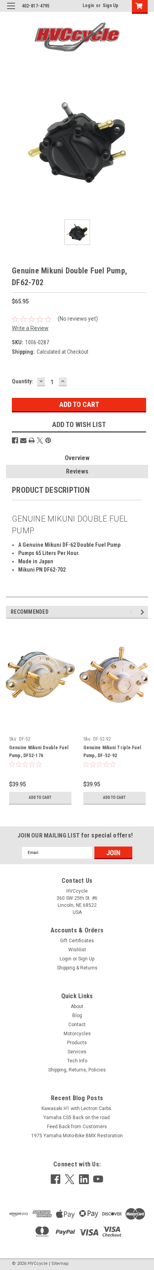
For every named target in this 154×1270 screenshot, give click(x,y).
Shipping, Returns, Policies (77, 1070)
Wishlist (77, 950)
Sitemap (60, 1263)
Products (77, 1042)
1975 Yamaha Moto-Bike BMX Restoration (77, 1135)
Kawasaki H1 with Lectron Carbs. (77, 1108)
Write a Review (30, 328)
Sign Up (110, 5)
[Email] (23, 440)
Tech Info (77, 1061)
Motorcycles (77, 1033)
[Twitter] (40, 440)
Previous (132, 612)
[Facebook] (15, 440)
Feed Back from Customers (77, 1126)
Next (143, 612)
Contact (77, 1024)
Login (88, 5)
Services (77, 1052)
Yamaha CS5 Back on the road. (77, 1117)
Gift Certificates (77, 940)
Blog (77, 1015)
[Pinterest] (48, 440)
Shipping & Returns (77, 968)
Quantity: (22, 381)
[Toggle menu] (11, 11)
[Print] (31, 440)
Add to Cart (40, 797)
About (77, 1006)
